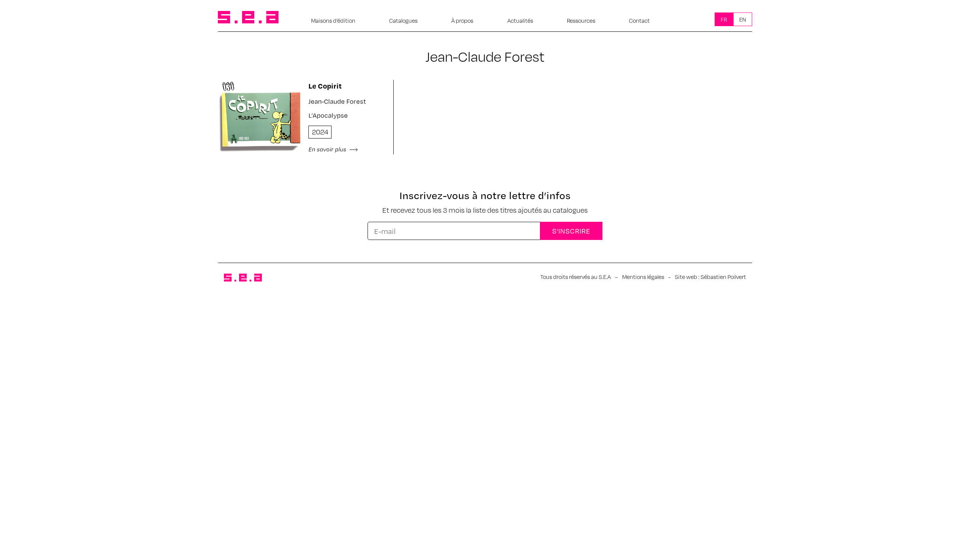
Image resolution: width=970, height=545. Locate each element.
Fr (724, 19)
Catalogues (403, 20)
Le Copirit (325, 85)
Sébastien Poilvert (723, 276)
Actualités (520, 20)
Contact (639, 20)
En (742, 19)
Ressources (581, 20)
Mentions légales (643, 276)
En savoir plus (328, 149)
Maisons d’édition (333, 20)
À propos (462, 20)
